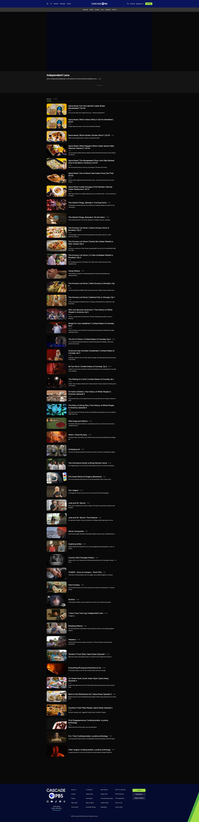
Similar (55, 99)
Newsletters (139, 794)
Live (102, 9)
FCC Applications (119, 798)
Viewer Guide (89, 794)
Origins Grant (104, 794)
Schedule (108, 9)
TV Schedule (89, 789)
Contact (73, 794)
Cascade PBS (78, 816)
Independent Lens (58, 75)
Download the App (91, 807)
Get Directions (56, 810)
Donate (149, 3)
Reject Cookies (139, 798)
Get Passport (89, 798)
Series (91, 9)
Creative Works (105, 802)
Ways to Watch (90, 802)
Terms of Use (118, 802)
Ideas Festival (104, 789)
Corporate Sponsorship (107, 798)
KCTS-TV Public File (120, 789)
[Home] (56, 794)
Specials (49, 99)
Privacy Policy (119, 807)
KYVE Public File (119, 794)
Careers (73, 798)
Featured (85, 9)
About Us (73, 789)
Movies (97, 9)
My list (114, 9)
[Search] (128, 4)
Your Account (74, 807)
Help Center (74, 802)
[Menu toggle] (48, 4)
